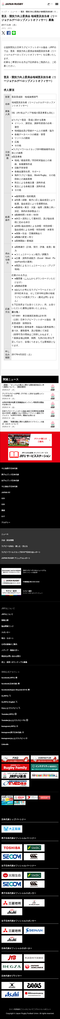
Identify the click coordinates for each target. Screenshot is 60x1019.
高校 (3, 510)
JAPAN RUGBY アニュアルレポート (15, 558)
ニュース (13, 11)
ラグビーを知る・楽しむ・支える (14, 546)
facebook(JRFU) (8, 677)
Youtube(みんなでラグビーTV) (13, 720)
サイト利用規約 (14, 1009)
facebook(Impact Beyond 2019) (14, 689)
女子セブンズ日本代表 (10, 480)
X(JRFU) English (8, 702)
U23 (3, 498)
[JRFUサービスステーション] (30, 454)
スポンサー (5, 632)
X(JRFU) (4, 695)
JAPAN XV (5, 492)
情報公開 (4, 620)
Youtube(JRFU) (7, 714)
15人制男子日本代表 (9, 468)
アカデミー (5, 522)
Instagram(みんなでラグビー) (13, 738)
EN (51, 3)
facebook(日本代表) (9, 683)
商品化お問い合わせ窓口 (11, 656)
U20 (3, 504)
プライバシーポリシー (43, 1009)
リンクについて (27, 1009)
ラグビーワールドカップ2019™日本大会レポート (20, 552)
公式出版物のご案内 (9, 644)
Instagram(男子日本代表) (11, 732)
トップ (4, 11)
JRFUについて (7, 614)
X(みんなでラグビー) (9, 708)
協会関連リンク (7, 626)
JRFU (3, 28)
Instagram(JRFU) (8, 726)
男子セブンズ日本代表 (10, 474)
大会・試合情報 (7, 540)
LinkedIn (4, 744)
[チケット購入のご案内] (30, 440)
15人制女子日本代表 (9, 486)
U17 (3, 516)
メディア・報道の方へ (10, 650)
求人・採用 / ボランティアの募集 (14, 662)
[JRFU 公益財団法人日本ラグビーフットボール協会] (12, 3)
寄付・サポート (7, 638)
